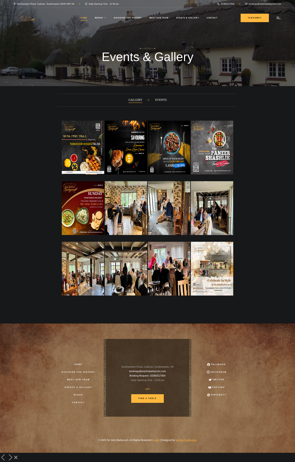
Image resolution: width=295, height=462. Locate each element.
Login (156, 440)
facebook (218, 364)
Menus (99, 18)
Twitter (218, 380)
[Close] (16, 457)
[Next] (10, 457)
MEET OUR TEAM (158, 18)
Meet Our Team (78, 380)
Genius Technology (186, 440)
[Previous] (3, 457)
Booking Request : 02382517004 (147, 375)
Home (84, 18)
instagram (218, 372)
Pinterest (218, 395)
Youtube (218, 387)
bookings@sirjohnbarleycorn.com (264, 4)
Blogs (78, 395)
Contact (212, 18)
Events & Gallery (187, 18)
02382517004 (227, 4)
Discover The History (128, 18)
